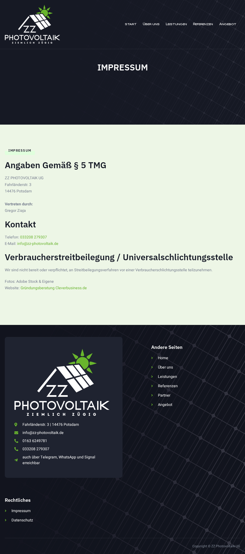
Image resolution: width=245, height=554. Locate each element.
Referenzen (203, 24)
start (131, 24)
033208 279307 (33, 237)
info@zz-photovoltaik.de (37, 244)
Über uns (151, 24)
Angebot (227, 24)
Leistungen (176, 24)
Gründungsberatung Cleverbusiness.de (54, 288)
